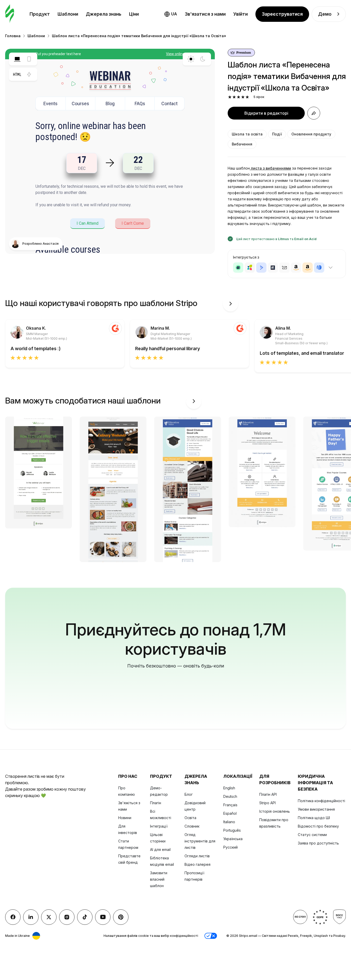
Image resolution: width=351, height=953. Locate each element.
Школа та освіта (247, 134)
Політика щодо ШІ (314, 818)
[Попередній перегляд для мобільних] (29, 59)
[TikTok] (85, 917)
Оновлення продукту (311, 134)
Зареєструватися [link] (282, 14)
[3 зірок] (238, 97)
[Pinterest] (120, 917)
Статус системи (312, 834)
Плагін (155, 803)
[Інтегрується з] (330, 267)
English (229, 788)
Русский (230, 847)
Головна (13, 36)
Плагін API (268, 794)
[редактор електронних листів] (9, 14)
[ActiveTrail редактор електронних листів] (273, 267)
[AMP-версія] (29, 74)
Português (232, 830)
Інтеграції (159, 826)
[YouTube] (102, 917)
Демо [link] (324, 14)
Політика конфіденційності (321, 801)
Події (277, 134)
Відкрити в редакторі (266, 113)
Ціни (134, 14)
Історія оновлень (274, 811)
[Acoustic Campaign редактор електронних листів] (238, 267)
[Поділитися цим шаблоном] (313, 113)
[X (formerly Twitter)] (49, 917)
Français (230, 805)
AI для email (160, 849)
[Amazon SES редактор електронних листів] (307, 267)
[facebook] (13, 917)
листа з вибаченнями (270, 168)
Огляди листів (197, 856)
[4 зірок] (243, 97)
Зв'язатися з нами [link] (205, 14)
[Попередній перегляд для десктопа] (17, 59)
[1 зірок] (230, 97)
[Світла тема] (191, 59)
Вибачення (242, 144)
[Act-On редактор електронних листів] (250, 267)
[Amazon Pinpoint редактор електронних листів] (296, 267)
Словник (191, 826)
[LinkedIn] (31, 917)
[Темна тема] (203, 59)
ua (174, 13)
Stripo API (267, 803)
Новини (124, 818)
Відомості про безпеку (318, 826)
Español (230, 813)
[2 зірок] (234, 97)
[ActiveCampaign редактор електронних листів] (261, 267)
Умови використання (316, 809)
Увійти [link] (240, 14)
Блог (188, 794)
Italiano (229, 822)
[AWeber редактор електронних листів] (319, 267)
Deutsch (230, 796)
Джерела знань (103, 14)
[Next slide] (230, 303)
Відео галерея (197, 864)
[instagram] (67, 917)
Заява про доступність (318, 843)
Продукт (40, 14)
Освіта (190, 818)
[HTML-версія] (17, 74)
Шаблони (68, 14)
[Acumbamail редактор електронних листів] (284, 267)
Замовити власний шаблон (158, 879)
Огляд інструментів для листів (199, 841)
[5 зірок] (247, 97)
